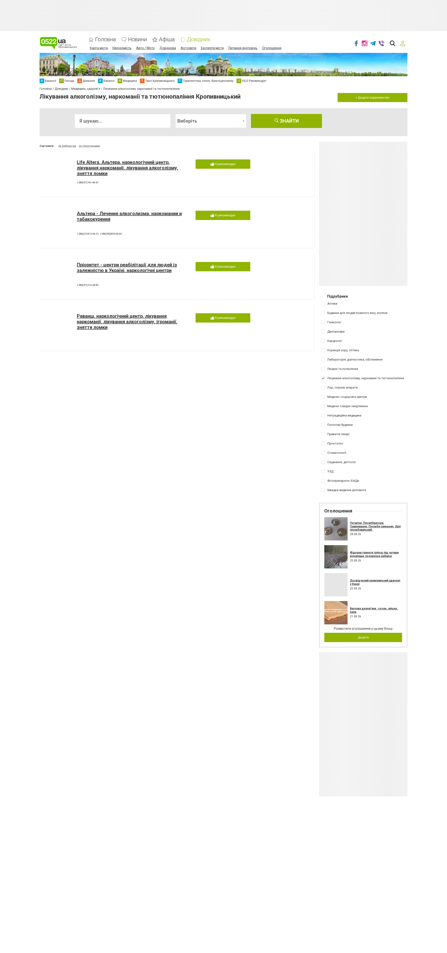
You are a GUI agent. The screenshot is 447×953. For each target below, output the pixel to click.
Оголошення (271, 48)
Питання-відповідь (242, 48)
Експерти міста (212, 48)
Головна (105, 39)
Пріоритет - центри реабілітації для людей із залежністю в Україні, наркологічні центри (127, 267)
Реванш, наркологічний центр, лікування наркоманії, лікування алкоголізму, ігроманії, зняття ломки (127, 321)
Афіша (167, 39)
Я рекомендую (225, 164)
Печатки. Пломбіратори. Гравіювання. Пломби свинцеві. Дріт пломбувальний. (375, 526)
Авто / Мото (145, 48)
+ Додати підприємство (372, 97)
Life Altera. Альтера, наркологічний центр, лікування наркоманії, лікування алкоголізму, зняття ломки (127, 167)
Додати (363, 637)
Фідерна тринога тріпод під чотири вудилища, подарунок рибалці (374, 554)
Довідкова (167, 48)
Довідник (198, 39)
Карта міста (99, 48)
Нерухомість (122, 48)
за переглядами (89, 146)
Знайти (289, 121)
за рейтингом (67, 146)
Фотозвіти (188, 48)
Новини (137, 39)
